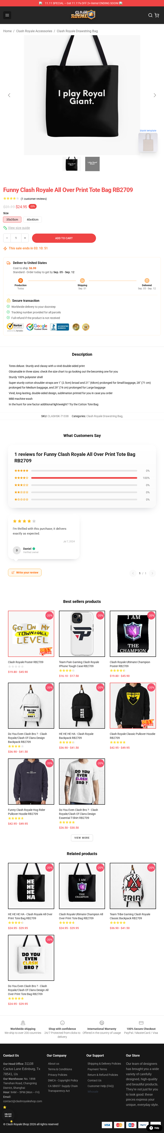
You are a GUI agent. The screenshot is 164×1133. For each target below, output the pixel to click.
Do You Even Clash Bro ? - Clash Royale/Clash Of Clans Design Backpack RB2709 (27, 737)
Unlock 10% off (8, 1115)
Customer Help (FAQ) (101, 1086)
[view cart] (156, 15)
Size (6, 213)
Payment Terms (97, 1069)
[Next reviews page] (152, 573)
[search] (150, 15)
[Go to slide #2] (92, 164)
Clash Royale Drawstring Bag (77, 31)
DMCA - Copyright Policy (63, 1080)
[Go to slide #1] (71, 164)
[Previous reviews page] (133, 573)
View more (82, 837)
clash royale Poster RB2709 (25, 662)
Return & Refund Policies (103, 1074)
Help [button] (156, 1128)
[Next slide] (154, 95)
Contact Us (94, 1080)
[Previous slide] (9, 95)
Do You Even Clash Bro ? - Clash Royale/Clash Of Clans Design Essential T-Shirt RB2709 (78, 813)
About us (53, 1063)
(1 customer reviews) (34, 198)
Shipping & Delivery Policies (104, 1063)
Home (7, 31)
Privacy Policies (57, 1074)
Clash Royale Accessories (34, 31)
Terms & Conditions (60, 1069)
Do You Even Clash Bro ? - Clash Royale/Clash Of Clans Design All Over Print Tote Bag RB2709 (28, 990)
